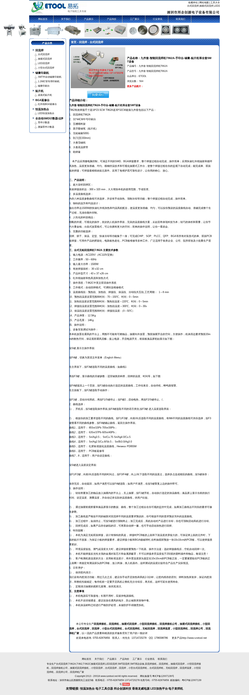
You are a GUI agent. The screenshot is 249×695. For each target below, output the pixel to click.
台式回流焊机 (132, 628)
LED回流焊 (44, 63)
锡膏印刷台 (44, 85)
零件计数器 (44, 122)
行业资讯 (157, 19)
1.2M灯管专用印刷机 (49, 81)
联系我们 (180, 19)
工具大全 (215, 2)
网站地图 (204, 2)
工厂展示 (134, 19)
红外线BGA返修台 (47, 104)
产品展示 (88, 19)
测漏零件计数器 (46, 127)
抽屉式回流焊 (187, 623)
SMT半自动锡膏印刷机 (49, 77)
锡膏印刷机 (42, 72)
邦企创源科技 (122, 688)
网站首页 (42, 19)
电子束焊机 (175, 688)
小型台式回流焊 (46, 67)
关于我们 (65, 19)
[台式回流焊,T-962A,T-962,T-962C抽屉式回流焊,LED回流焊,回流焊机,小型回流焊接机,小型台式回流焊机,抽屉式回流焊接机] (59, 7)
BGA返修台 (42, 100)
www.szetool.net (109, 676)
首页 (73, 42)
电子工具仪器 (105, 688)
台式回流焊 (83, 628)
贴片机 (39, 90)
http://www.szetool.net (194, 637)
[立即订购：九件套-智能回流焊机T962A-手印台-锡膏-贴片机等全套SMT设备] (98, 94)
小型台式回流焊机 (112, 628)
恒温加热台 (42, 109)
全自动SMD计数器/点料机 (49, 118)
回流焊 (39, 50)
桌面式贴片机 (45, 95)
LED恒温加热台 (46, 113)
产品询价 (111, 19)
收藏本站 (193, 2)
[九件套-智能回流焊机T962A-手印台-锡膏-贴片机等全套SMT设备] (98, 67)
